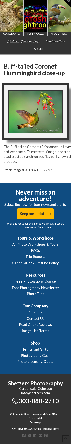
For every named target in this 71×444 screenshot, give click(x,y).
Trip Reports (35, 256)
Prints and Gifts (35, 349)
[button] (67, 3)
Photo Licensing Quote (35, 361)
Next (62, 18)
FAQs (35, 250)
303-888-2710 (39, 400)
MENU (38, 49)
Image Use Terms (35, 330)
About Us (35, 312)
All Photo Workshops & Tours (35, 244)
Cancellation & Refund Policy (35, 263)
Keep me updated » (35, 213)
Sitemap (35, 422)
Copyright (35, 418)
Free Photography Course (35, 281)
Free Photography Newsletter (35, 287)
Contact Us (35, 318)
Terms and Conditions (45, 414)
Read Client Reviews (35, 324)
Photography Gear (35, 355)
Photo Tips (35, 293)
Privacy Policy (19, 414)
